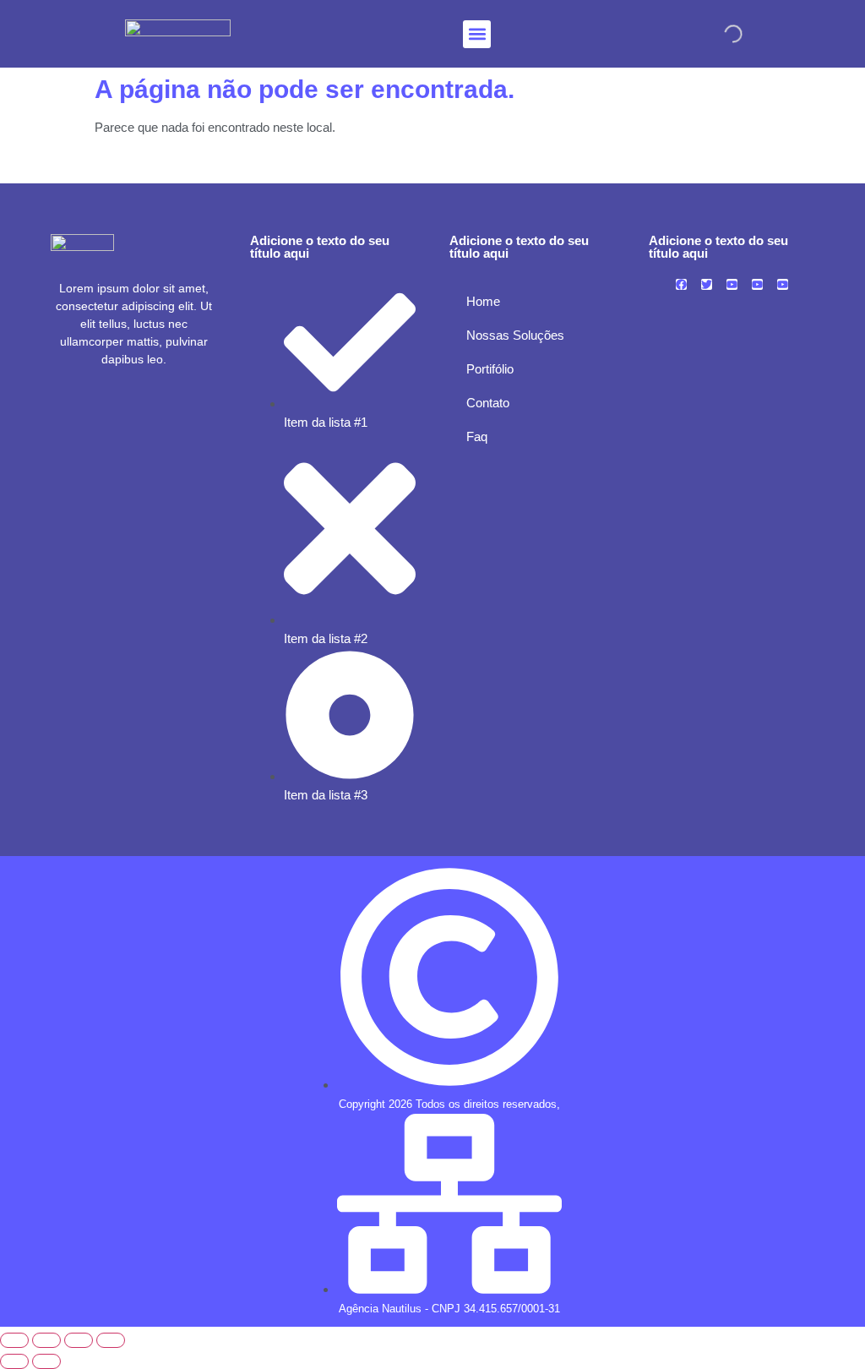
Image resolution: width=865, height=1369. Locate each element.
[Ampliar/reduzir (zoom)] (14, 1340)
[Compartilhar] (78, 1340)
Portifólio (490, 369)
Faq (476, 436)
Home (483, 301)
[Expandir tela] (46, 1340)
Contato (487, 402)
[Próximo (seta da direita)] (46, 1361)
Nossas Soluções (515, 335)
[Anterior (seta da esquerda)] (14, 1361)
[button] (477, 34)
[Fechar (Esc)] (110, 1340)
